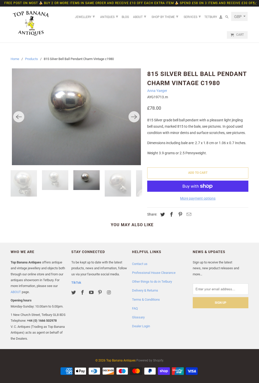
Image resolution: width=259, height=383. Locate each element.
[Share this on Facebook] (171, 214)
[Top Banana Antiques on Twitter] (74, 292)
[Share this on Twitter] (162, 214)
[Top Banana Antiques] (31, 23)
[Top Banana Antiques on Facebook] (83, 292)
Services (192, 16)
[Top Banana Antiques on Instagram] (109, 292)
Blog (125, 17)
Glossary (138, 317)
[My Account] (221, 18)
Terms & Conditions (146, 299)
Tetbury (210, 17)
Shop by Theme (165, 16)
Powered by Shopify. (150, 360)
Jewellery (85, 16)
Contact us (139, 264)
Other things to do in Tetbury (152, 281)
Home (15, 59)
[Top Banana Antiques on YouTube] (92, 292)
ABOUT (16, 292)
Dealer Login (141, 326)
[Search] (227, 18)
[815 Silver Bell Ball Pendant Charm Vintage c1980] (76, 116)
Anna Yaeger (157, 91)
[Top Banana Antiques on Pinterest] (100, 292)
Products (31, 59)
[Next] (134, 116)
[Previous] (18, 116)
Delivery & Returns (145, 290)
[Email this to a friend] (188, 214)
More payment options (197, 198)
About (139, 16)
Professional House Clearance (154, 273)
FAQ (135, 308)
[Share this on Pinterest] (180, 214)
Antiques (109, 16)
